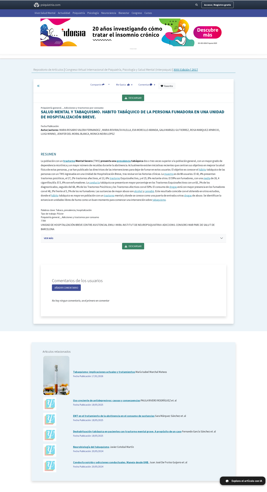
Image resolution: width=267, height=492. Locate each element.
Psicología (93, 13)
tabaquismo (159, 200)
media (206, 178)
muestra (169, 174)
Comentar (146, 84)
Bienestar (124, 13)
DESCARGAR (134, 97)
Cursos (148, 13)
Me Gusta (124, 84)
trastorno (69, 161)
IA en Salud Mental (45, 13)
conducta (94, 182)
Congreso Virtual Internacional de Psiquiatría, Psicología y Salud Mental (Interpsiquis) (118, 69)
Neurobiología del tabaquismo (91, 447)
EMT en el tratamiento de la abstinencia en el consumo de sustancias (114, 416)
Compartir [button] (96, 84)
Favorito (168, 86)
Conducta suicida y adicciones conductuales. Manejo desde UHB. (111, 462)
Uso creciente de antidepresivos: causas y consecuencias (106, 400)
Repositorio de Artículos (48, 69)
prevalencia (124, 161)
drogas (173, 187)
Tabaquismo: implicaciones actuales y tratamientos (104, 372)
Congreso (137, 13)
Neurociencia (108, 13)
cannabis (149, 191)
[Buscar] (196, 4)
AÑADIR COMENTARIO (66, 287)
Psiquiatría (79, 13)
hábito (202, 169)
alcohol (138, 191)
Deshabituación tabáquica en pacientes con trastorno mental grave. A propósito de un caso (127, 431)
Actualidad (64, 13)
